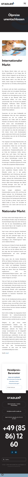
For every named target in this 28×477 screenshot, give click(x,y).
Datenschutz (17, 466)
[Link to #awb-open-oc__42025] (25, 3)
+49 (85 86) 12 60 (14, 436)
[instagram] (15, 452)
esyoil (7, 353)
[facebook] (12, 452)
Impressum (10, 466)
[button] (2, 474)
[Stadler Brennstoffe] (7, 2)
